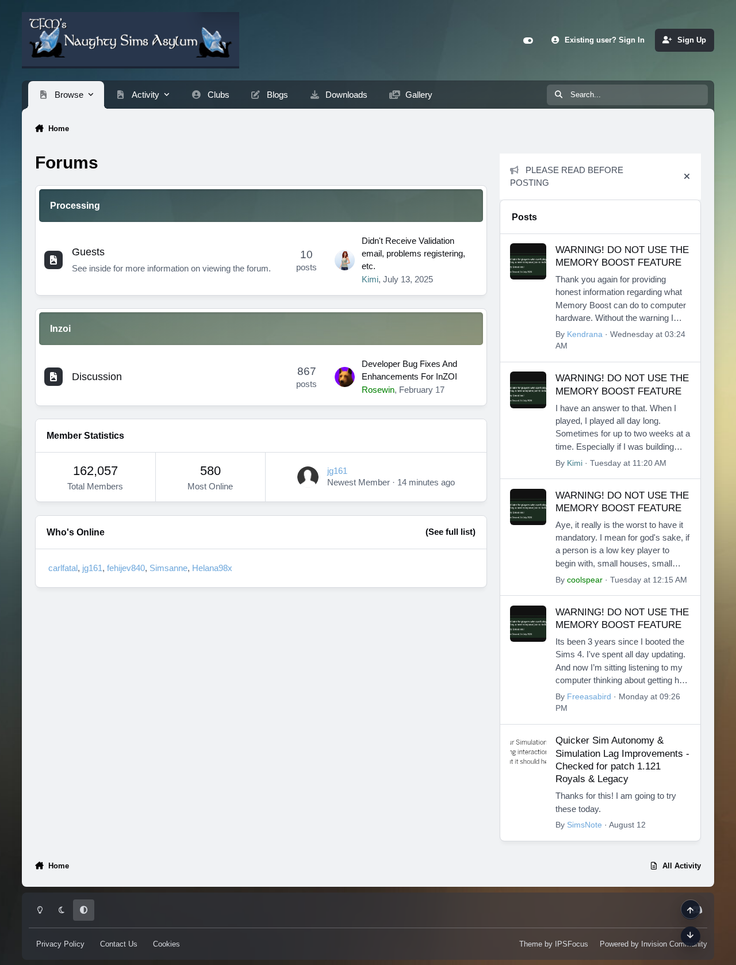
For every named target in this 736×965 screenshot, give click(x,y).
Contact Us (118, 943)
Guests (88, 252)
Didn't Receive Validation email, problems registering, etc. (413, 253)
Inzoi (60, 328)
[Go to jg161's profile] (308, 477)
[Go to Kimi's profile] (345, 260)
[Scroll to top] (690, 909)
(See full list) (450, 532)
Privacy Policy (60, 943)
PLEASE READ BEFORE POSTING (566, 176)
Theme (530, 943)
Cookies (166, 943)
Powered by (653, 943)
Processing (75, 205)
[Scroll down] (690, 935)
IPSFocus (571, 943)
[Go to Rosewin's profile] (345, 377)
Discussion (97, 376)
